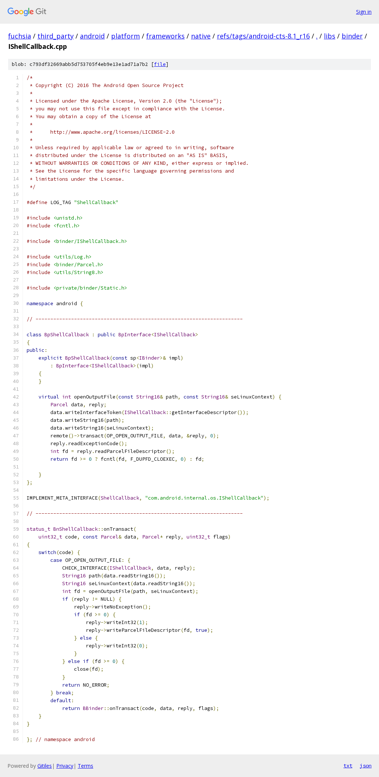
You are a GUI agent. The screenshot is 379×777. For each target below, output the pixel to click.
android (92, 35)
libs (329, 35)
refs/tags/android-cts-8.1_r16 (263, 35)
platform (125, 35)
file (160, 64)
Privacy (64, 765)
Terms (85, 765)
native (201, 35)
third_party (55, 35)
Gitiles (44, 765)
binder (352, 35)
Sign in (364, 11)
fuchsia (19, 35)
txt (347, 765)
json (366, 765)
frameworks (165, 35)
